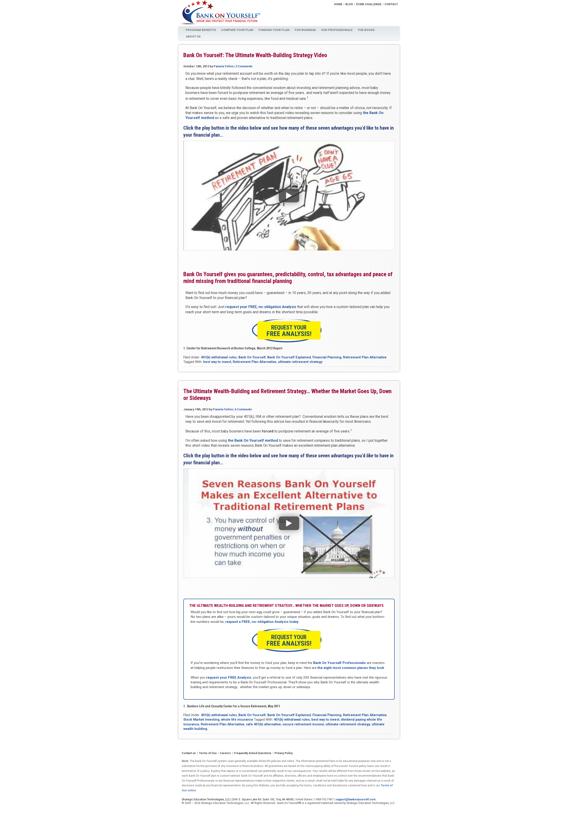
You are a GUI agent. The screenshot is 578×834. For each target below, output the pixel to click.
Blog (349, 4)
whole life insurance (237, 720)
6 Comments (243, 409)
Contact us (189, 753)
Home (338, 4)
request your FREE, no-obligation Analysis (260, 307)
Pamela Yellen (223, 66)
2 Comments (243, 66)
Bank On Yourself (252, 357)
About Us (193, 36)
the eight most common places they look (350, 668)
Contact (391, 4)
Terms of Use (208, 753)
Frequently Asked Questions (252, 753)
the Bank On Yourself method (253, 440)
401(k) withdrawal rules (219, 357)
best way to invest (217, 362)
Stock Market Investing (201, 720)
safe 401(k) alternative (263, 724)
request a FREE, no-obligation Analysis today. (262, 622)
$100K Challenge (368, 4)
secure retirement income (303, 724)
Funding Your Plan (274, 30)
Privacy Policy (284, 753)
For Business (305, 30)
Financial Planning (326, 357)
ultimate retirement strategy (300, 362)
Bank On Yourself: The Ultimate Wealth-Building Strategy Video (255, 55)
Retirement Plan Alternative (365, 357)
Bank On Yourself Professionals (339, 663)
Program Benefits (201, 30)
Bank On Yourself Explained (289, 357)
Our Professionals (336, 30)
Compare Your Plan (237, 30)
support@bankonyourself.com (355, 799)
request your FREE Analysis (228, 677)
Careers (225, 753)
